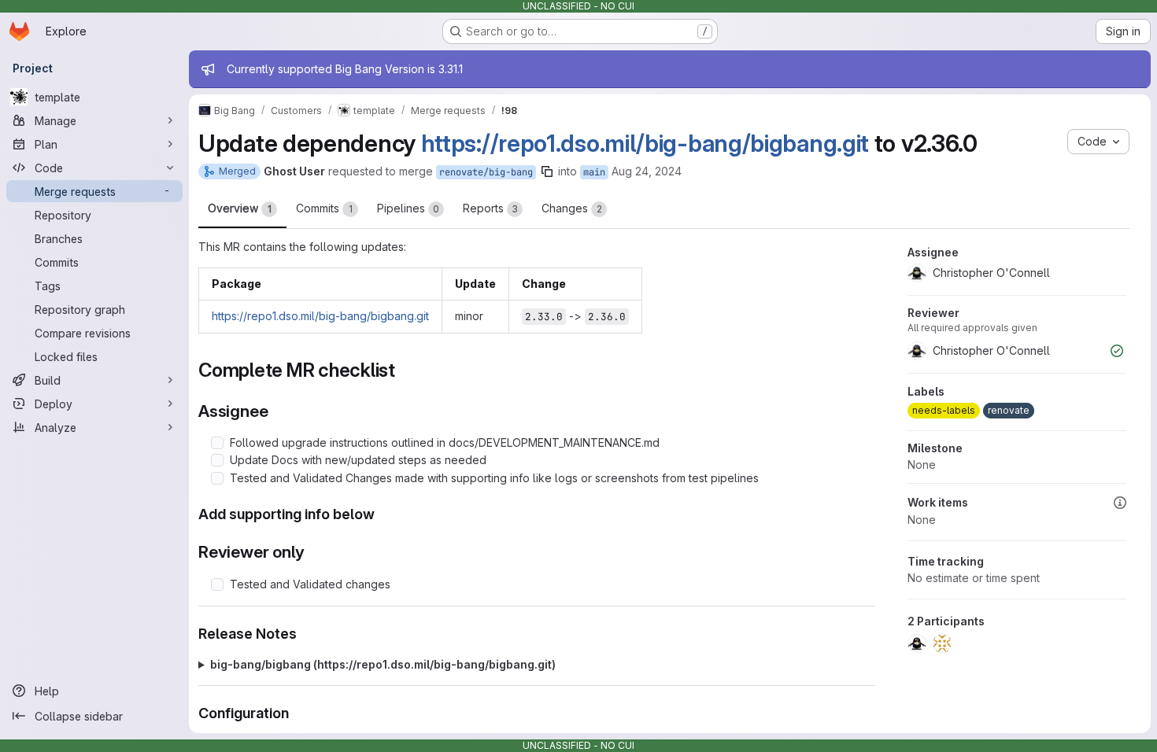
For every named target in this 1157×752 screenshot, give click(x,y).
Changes (572, 208)
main (594, 172)
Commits (324, 208)
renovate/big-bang (486, 172)
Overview (240, 208)
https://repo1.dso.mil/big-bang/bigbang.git (645, 143)
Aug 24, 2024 (647, 171)
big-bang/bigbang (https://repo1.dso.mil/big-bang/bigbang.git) (383, 664)
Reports (490, 208)
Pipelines (408, 208)
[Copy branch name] (547, 171)
